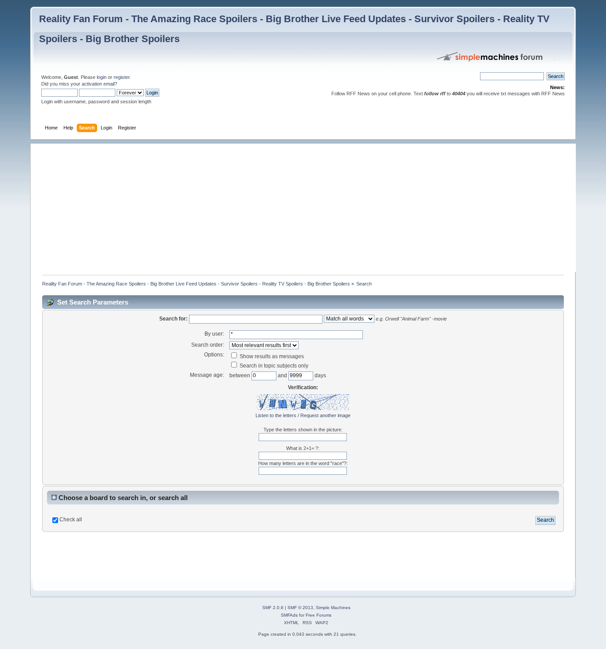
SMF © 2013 (300, 607)
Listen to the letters (276, 415)
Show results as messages (271, 356)
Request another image (325, 415)
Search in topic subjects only (273, 366)
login (101, 77)
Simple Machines (333, 607)
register (122, 77)
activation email (98, 83)
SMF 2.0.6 (272, 607)
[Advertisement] (307, 206)
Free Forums (318, 615)
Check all (70, 519)
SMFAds (289, 615)
